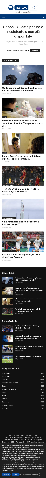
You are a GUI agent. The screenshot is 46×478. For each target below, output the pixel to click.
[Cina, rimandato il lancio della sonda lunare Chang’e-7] (23, 209)
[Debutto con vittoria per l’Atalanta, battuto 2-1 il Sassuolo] (7, 328)
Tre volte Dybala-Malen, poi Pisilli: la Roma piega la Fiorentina (20, 190)
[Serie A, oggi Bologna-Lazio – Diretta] (7, 359)
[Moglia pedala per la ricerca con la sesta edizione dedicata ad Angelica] (7, 349)
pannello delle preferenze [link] (35, 467)
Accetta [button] (6, 474)
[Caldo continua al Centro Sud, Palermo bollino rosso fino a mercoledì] (23, 75)
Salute (4, 84)
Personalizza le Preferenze (30, 474)
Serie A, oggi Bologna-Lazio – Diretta (28, 356)
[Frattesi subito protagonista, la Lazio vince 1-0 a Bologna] (23, 242)
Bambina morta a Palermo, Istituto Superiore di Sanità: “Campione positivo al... (22, 123)
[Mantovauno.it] (23, 8)
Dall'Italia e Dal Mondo (9, 185)
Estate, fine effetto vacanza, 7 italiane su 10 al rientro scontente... (21, 157)
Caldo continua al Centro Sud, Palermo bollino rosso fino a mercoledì (22, 89)
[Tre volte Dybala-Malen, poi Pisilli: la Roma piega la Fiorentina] (23, 176)
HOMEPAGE (35, 50)
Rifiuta (15, 474)
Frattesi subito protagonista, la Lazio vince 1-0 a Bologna (21, 255)
